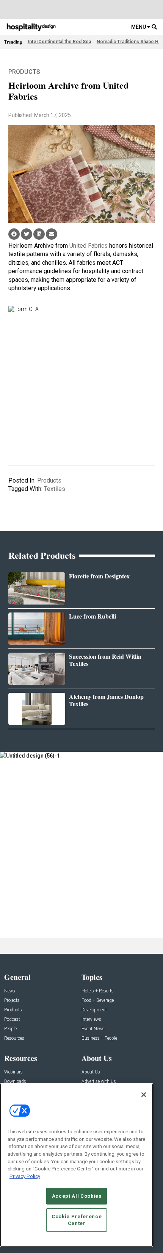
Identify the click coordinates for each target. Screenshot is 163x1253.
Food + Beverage (98, 1000)
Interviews (91, 1019)
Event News (93, 1028)
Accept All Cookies (77, 1196)
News (9, 991)
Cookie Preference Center (77, 1220)
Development (94, 1010)
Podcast (12, 1019)
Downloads (15, 1081)
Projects (12, 1000)
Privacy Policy (24, 1176)
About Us (91, 1072)
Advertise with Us (99, 1081)
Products (24, 71)
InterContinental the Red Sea (59, 41)
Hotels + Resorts (98, 991)
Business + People (99, 1038)
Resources (14, 1038)
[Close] (143, 1094)
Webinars (13, 1072)
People (10, 1028)
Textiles (54, 488)
